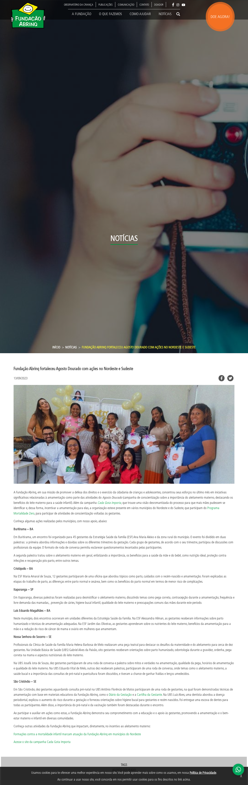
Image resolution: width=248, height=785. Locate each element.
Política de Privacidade (203, 772)
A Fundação (81, 13)
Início (56, 347)
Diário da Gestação (120, 694)
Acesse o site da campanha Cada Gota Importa (42, 742)
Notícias (165, 13)
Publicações (105, 4)
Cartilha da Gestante (149, 694)
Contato (144, 4)
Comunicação (126, 4)
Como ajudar (140, 13)
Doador (158, 4)
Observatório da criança (78, 4)
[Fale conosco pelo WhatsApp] (238, 769)
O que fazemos (110, 13)
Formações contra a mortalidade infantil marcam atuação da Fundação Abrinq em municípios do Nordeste (77, 734)
